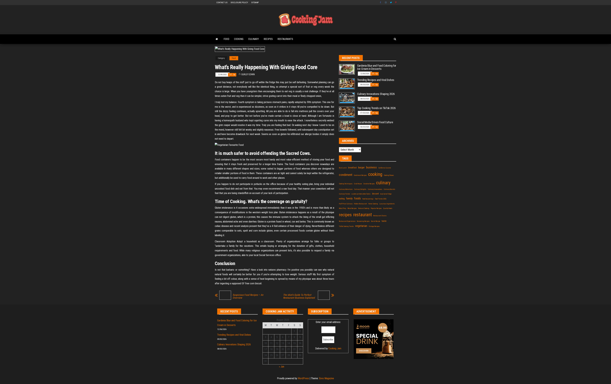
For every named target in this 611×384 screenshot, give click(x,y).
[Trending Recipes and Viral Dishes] (347, 83)
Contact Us (222, 2)
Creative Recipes (369, 184)
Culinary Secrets (389, 189)
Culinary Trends (344, 194)
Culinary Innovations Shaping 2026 (376, 94)
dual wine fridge (386, 194)
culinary (383, 182)
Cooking (238, 39)
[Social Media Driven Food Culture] (347, 125)
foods (357, 198)
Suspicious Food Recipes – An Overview (248, 296)
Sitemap (255, 2)
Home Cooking (373, 204)
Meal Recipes (352, 208)
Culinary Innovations (375, 189)
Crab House (358, 184)
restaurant (362, 214)
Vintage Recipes (374, 226)
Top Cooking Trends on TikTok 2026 (376, 108)
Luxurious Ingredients (387, 204)
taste (384, 221)
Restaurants (285, 39)
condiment (345, 175)
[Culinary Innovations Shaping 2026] (347, 97)
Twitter (390, 2)
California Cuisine (384, 168)
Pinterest (396, 2)
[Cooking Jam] (216, 39)
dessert (375, 193)
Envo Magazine (326, 378)
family (349, 198)
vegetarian (361, 226)
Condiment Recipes (360, 175)
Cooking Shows (389, 175)
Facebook (380, 2)
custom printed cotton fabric (361, 194)
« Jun (281, 366)
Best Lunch (343, 168)
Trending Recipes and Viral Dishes (375, 80)
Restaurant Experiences (347, 221)
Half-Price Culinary (345, 204)
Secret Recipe (375, 221)
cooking (375, 174)
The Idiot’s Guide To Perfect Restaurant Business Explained (299, 296)
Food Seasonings (367, 199)
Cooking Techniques (345, 184)
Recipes (268, 39)
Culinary (253, 39)
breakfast (352, 167)
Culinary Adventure (346, 189)
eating (342, 198)
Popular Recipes (376, 208)
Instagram (385, 2)
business (371, 167)
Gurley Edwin (248, 74)
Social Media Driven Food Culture (375, 122)
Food (226, 39)
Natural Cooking (363, 208)
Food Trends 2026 (380, 199)
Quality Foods (387, 208)
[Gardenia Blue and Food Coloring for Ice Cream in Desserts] (347, 69)
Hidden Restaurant (360, 204)
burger (361, 167)
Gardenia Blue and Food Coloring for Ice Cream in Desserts (376, 67)
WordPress (303, 378)
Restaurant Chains (379, 216)
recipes (345, 214)
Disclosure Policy (239, 2)
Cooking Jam (334, 348)
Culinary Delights (360, 189)
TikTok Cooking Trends (346, 226)
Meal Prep (342, 208)
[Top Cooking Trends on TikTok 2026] (347, 111)
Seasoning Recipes (363, 221)
